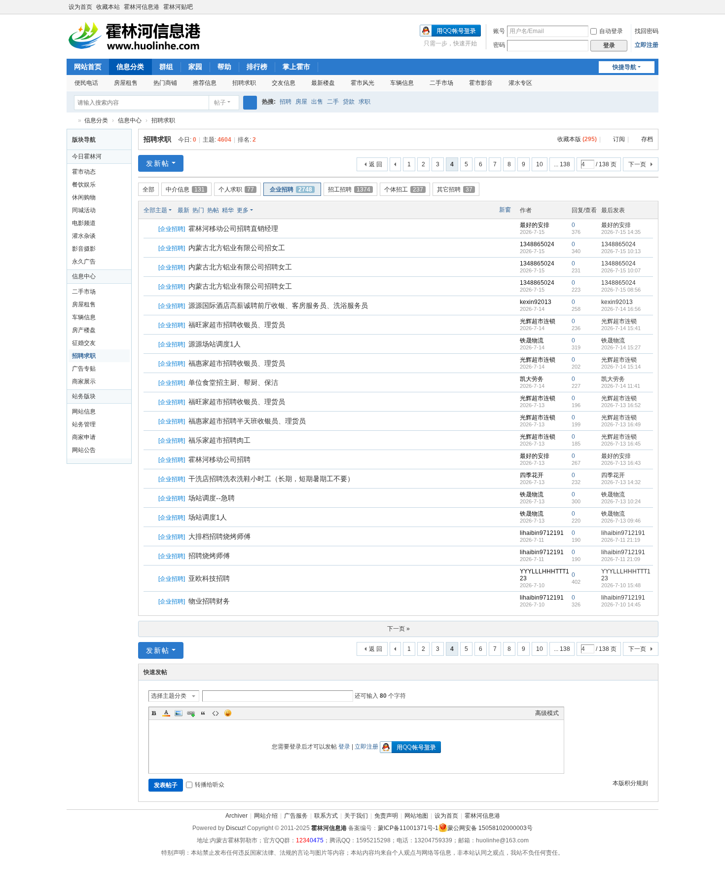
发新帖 (158, 163)
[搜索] (250, 103)
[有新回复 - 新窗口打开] (151, 229)
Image (178, 713)
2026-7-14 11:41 (620, 386)
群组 (166, 67)
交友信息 (283, 82)
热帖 (213, 210)
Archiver (236, 815)
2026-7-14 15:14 (621, 367)
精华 (228, 210)
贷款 (349, 101)
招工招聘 (349, 189)
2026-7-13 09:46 (621, 521)
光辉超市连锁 (537, 321)
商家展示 (84, 381)
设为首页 (80, 6)
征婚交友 (84, 343)
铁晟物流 (532, 340)
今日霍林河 (87, 156)
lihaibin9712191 (542, 533)
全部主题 (155, 210)
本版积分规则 (630, 783)
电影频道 (84, 223)
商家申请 (84, 437)
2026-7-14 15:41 (621, 328)
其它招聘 (454, 189)
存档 (647, 139)
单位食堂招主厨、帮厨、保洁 (233, 382)
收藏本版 (577, 139)
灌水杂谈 (84, 235)
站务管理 (84, 424)
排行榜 (257, 67)
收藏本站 (108, 6)
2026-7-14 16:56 (621, 309)
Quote (203, 713)
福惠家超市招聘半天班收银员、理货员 (247, 421)
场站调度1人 (207, 517)
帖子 (220, 102)
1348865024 (537, 244)
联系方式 (326, 815)
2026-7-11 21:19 (620, 540)
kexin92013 (535, 302)
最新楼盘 (323, 82)
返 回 (375, 164)
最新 (183, 210)
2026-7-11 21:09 (620, 559)
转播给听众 (209, 784)
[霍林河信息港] (136, 35)
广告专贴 (84, 368)
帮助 (224, 67)
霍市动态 (84, 171)
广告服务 (296, 815)
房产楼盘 (84, 330)
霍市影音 (481, 82)
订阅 (619, 139)
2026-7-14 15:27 (621, 347)
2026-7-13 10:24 (621, 501)
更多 (243, 210)
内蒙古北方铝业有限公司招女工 (236, 248)
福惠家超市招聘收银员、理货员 (236, 363)
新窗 (505, 209)
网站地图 (416, 815)
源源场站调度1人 (214, 344)
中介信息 (185, 189)
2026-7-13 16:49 (621, 424)
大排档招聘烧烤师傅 (219, 536)
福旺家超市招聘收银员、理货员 (236, 325)
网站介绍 (266, 815)
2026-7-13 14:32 (621, 482)
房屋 (301, 101)
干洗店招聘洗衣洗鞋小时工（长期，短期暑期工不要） (271, 479)
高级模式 (547, 713)
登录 (344, 746)
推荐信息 (205, 82)
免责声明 (386, 815)
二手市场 (441, 82)
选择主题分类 (168, 695)
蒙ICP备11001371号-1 (408, 828)
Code (215, 713)
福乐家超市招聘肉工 (219, 440)
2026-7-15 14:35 (621, 232)
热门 (198, 210)
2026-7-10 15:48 (621, 585)
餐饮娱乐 (84, 184)
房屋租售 (126, 82)
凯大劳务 (532, 379)
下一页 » (398, 628)
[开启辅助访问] (644, 6)
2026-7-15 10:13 (621, 251)
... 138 (562, 164)
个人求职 (236, 189)
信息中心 (130, 120)
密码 (499, 44)
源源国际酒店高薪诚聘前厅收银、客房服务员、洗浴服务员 (278, 305)
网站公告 (84, 450)
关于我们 (356, 815)
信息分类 (130, 67)
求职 (364, 101)
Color (166, 713)
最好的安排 (534, 225)
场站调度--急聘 (211, 498)
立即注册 (646, 44)
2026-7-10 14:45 (621, 604)
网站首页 (88, 67)
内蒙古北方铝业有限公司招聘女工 (240, 267)
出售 (317, 101)
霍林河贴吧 (178, 6)
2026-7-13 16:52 (621, 405)
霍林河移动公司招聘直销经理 (233, 228)
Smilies (228, 713)
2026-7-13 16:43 (621, 463)
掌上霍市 (296, 67)
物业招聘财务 (209, 601)
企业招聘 (291, 189)
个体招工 (403, 189)
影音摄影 (84, 248)
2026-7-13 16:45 (621, 444)
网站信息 (84, 411)
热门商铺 (165, 82)
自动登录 (611, 31)
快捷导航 (624, 67)
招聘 (285, 101)
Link (191, 713)
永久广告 (84, 261)
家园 (195, 67)
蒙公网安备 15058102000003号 (490, 828)
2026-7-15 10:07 (621, 270)
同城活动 (84, 210)
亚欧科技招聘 (209, 578)
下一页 (637, 164)
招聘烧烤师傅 (209, 556)
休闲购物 (84, 197)
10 (539, 164)
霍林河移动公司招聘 (219, 459)
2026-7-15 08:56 (621, 290)
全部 (148, 189)
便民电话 (86, 82)
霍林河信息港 (141, 6)
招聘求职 (244, 82)
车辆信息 (402, 82)
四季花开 (532, 475)
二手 (333, 101)
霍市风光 (362, 82)
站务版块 (84, 396)
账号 (499, 31)
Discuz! (236, 828)
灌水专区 (520, 82)
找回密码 (646, 31)
